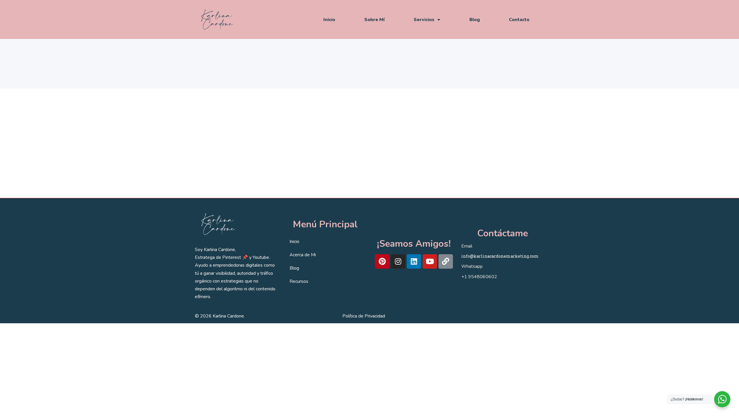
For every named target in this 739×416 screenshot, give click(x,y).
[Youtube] (430, 261)
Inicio (329, 19)
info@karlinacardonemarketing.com (500, 256)
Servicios (424, 19)
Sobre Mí (374, 19)
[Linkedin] (414, 261)
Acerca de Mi (303, 255)
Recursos (299, 281)
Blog (474, 19)
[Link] (445, 261)
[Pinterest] (382, 261)
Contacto (519, 19)
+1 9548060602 (479, 277)
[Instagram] (398, 261)
